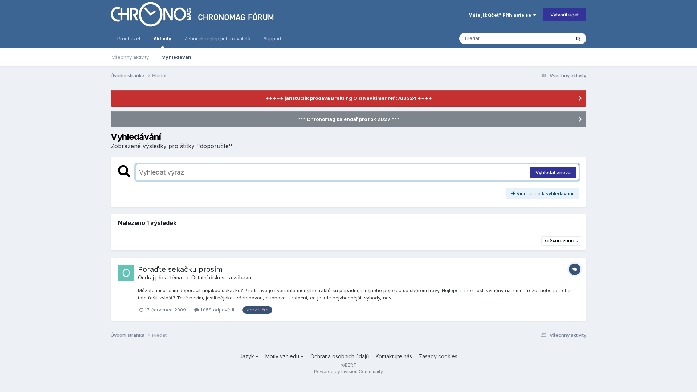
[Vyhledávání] (578, 38)
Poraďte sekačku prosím (180, 269)
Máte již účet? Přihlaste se (500, 15)
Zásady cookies (438, 356)
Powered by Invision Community (348, 371)
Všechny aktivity (130, 57)
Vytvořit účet (564, 14)
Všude (554, 38)
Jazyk (248, 356)
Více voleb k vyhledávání (544, 193)
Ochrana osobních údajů (339, 356)
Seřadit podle (560, 241)
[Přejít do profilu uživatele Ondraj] (126, 273)
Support (272, 38)
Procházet (128, 38)
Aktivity (162, 38)
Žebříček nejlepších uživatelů (217, 38)
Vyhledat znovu (553, 172)
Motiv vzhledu (283, 356)
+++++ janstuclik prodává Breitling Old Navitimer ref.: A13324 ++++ (348, 98)
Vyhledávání (177, 57)
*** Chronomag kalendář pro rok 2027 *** (348, 119)
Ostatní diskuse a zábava (221, 277)
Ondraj (146, 277)
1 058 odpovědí (216, 310)
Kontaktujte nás (394, 356)
